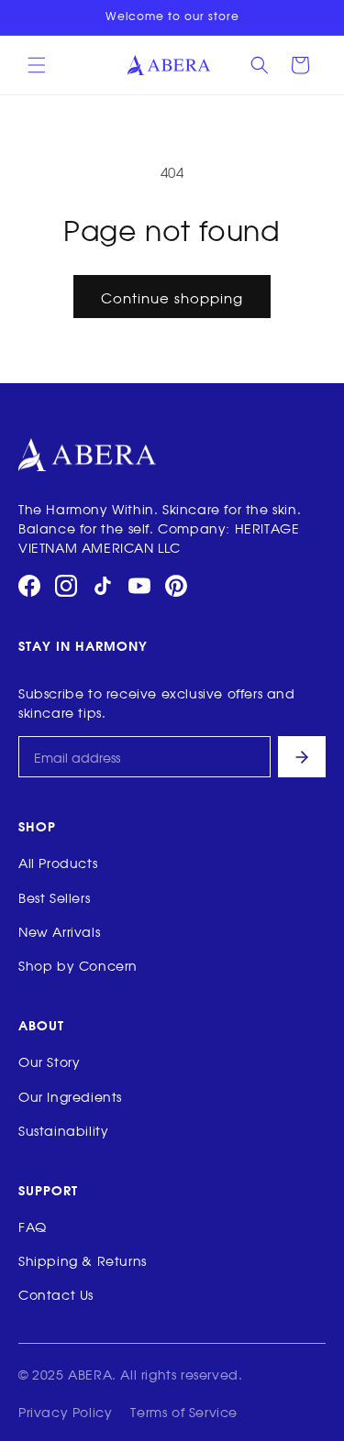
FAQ (32, 1226)
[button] (37, 65)
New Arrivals (59, 931)
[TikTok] (103, 586)
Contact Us (56, 1294)
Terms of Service (184, 1411)
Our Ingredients (70, 1096)
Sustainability (63, 1129)
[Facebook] (29, 586)
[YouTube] (139, 586)
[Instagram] (66, 586)
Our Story (49, 1061)
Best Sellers (54, 897)
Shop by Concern (78, 965)
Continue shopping (172, 297)
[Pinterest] (176, 586)
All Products (57, 862)
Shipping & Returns (82, 1260)
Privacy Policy (65, 1411)
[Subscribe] (302, 756)
